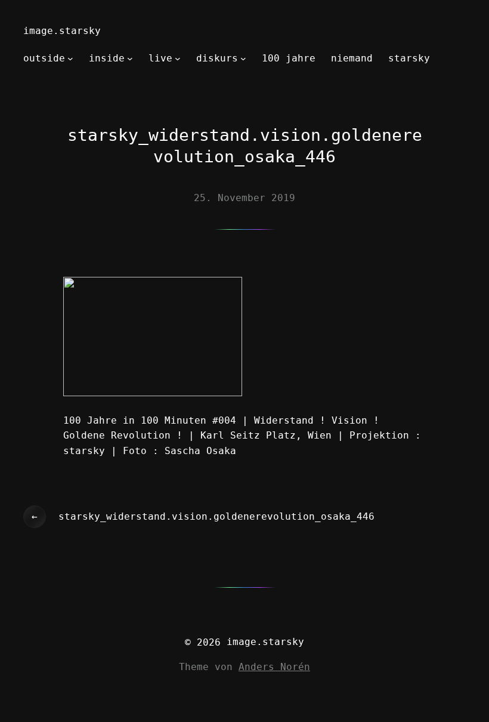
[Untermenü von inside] (130, 58)
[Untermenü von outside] (70, 58)
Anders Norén (274, 666)
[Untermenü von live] (178, 58)
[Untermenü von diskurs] (243, 58)
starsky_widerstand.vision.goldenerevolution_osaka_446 (216, 516)
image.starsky (62, 30)
